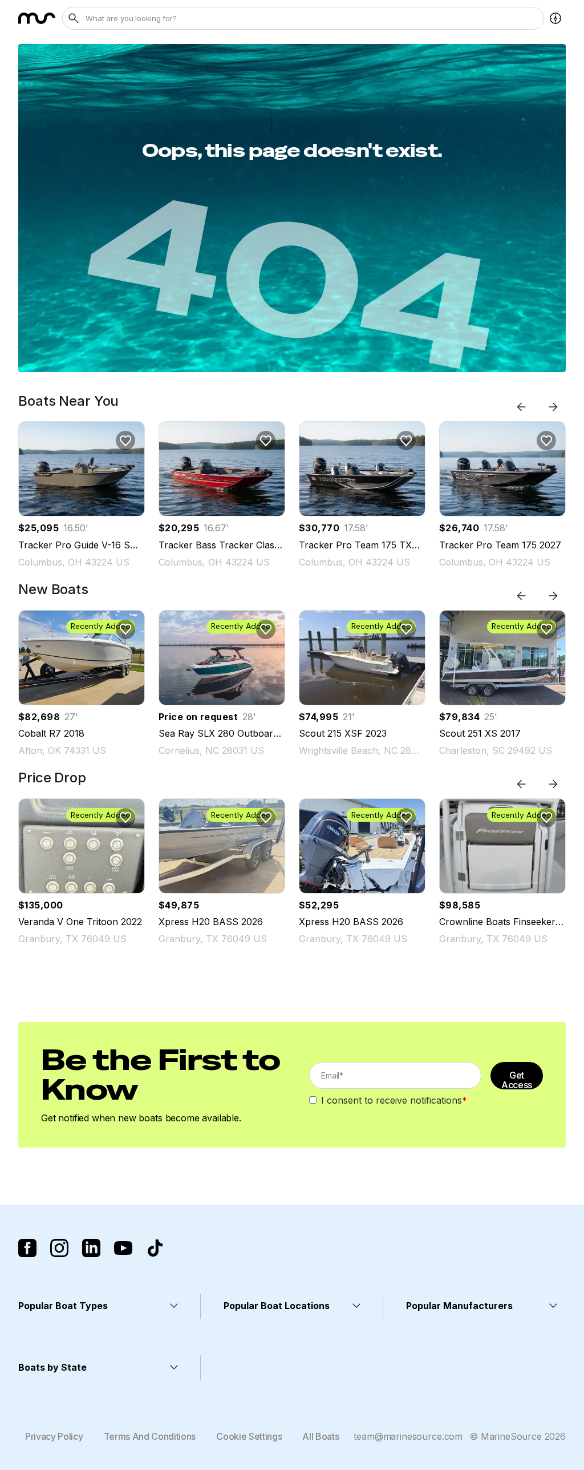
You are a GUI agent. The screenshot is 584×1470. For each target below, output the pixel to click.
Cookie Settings (249, 1436)
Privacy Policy (54, 1436)
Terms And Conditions (150, 1436)
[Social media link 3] (91, 1248)
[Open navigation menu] (555, 18)
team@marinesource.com (408, 1436)
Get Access (516, 1079)
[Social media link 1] (27, 1248)
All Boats (320, 1436)
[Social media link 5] (155, 1248)
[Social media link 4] (123, 1248)
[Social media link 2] (59, 1248)
